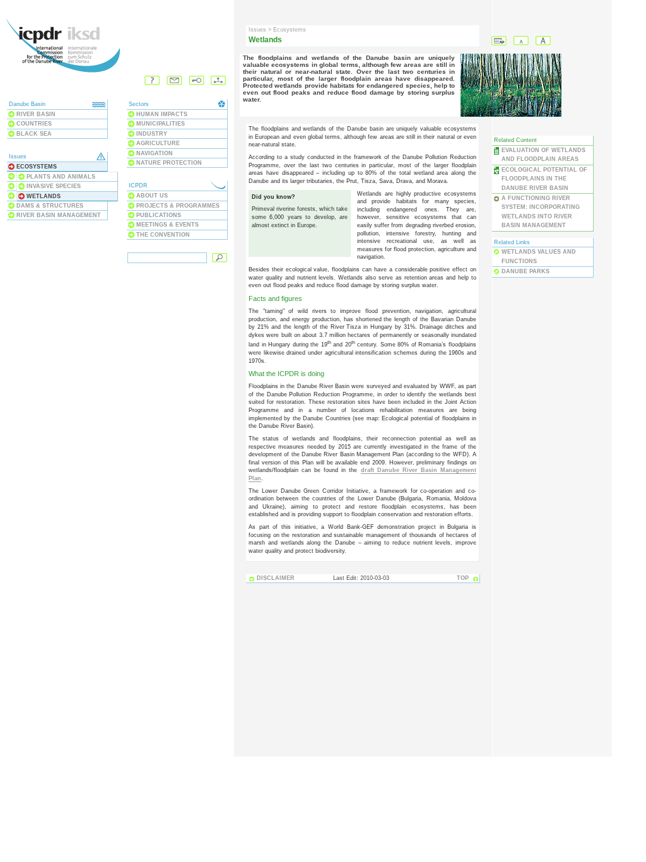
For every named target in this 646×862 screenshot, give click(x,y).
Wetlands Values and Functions (539, 256)
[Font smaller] (521, 41)
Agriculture (158, 143)
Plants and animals (60, 177)
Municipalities (160, 124)
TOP (463, 578)
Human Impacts (161, 114)
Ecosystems (36, 166)
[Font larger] (543, 41)
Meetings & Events (167, 224)
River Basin (36, 114)
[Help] (152, 81)
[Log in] (196, 81)
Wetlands (43, 196)
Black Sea (34, 134)
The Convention (163, 235)
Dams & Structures (49, 206)
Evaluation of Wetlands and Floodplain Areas (543, 154)
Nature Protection (169, 163)
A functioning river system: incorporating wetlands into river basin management (541, 211)
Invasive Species (53, 186)
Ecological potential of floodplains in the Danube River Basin (544, 179)
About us (152, 195)
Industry (151, 134)
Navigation (154, 153)
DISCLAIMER (276, 578)
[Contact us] (174, 81)
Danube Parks (525, 271)
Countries (34, 124)
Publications (158, 215)
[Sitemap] (218, 81)
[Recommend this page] (499, 41)
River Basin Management (58, 215)
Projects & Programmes (178, 206)
